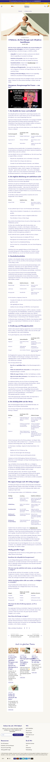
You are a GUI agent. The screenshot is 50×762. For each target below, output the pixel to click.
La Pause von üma (28, 11)
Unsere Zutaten (29, 732)
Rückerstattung (29, 749)
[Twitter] (29, 628)
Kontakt (27, 736)
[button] (13, 6)
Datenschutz (28, 747)
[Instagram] (10, 758)
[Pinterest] (27, 628)
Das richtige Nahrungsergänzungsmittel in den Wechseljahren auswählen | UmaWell (27, 661)
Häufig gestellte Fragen (5, 749)
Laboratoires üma (33, 528)
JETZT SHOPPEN (29, 728)
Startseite (20, 11)
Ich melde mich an (18, 734)
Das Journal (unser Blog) (6, 747)
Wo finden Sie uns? (30, 734)
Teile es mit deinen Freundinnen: (15, 628)
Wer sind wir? (29, 730)
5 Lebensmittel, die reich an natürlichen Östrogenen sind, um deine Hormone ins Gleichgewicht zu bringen (13, 663)
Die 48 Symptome (4, 743)
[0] (47, 6)
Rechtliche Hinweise (30, 743)
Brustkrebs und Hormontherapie (7, 745)
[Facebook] (24, 628)
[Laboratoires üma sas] (26, 6)
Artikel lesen (10, 682)
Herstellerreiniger (31, 63)
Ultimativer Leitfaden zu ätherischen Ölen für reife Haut (36, 659)
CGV (27, 745)
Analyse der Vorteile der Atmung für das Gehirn (12, 696)
